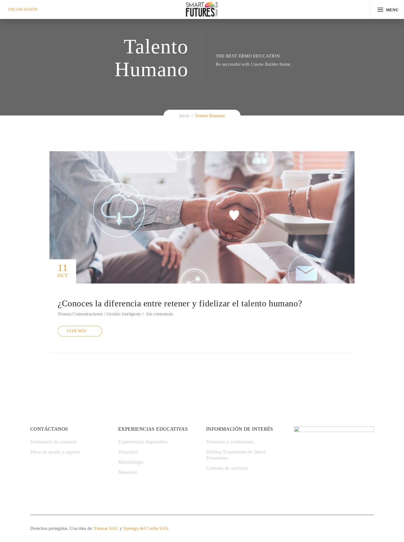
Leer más (76, 331)
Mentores (127, 472)
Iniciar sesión (23, 9)
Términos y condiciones (230, 441)
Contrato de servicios (227, 468)
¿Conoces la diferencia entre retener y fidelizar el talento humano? (180, 303)
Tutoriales (128, 452)
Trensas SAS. (106, 528)
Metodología (130, 462)
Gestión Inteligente (124, 314)
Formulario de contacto (53, 441)
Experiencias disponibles (143, 441)
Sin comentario (159, 314)
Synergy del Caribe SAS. (146, 528)
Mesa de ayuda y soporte (55, 452)
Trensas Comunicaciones (80, 314)
